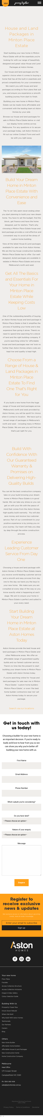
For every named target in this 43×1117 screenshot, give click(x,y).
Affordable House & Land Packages (14, 1049)
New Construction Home (10, 1053)
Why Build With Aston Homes (12, 1018)
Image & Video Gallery (10, 993)
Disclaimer (35, 1107)
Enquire (21, 882)
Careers (4, 1028)
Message (22, 843)
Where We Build (7, 1014)
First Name (21, 760)
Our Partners (6, 1024)
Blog (3, 1031)
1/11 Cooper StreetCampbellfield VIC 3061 (11, 1073)
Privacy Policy (9, 1107)
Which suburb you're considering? (21, 802)
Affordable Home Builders (11, 1046)
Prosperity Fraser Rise (10, 1007)
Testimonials (6, 1021)
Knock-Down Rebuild (9, 1011)
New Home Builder (8, 1042)
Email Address (21, 774)
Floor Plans (6, 979)
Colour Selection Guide (10, 996)
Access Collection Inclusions (12, 989)
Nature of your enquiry (21, 830)
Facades (5, 982)
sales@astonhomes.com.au (11, 1085)
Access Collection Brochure (12, 986)
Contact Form (25, 134)
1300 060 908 (8, 1081)
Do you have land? (21, 816)
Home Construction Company (12, 1056)
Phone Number (21, 788)
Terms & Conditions (23, 1107)
